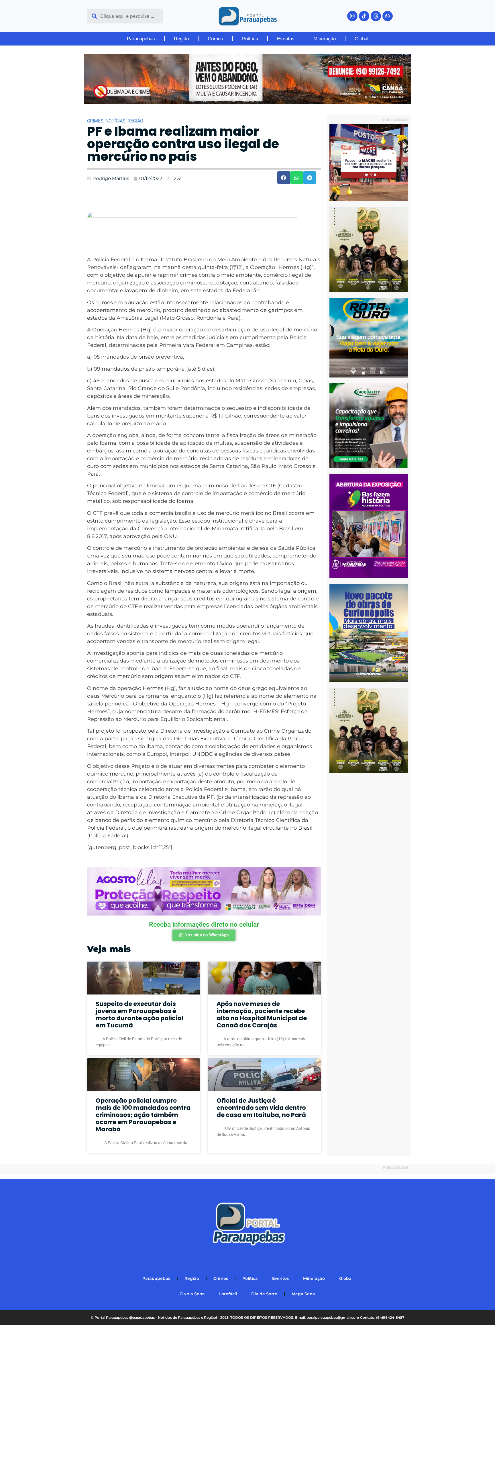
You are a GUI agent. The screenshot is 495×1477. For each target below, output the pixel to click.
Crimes (215, 38)
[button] (283, 177)
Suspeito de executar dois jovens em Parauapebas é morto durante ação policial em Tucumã (139, 1015)
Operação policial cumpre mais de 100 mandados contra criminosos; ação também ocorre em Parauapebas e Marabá (143, 1115)
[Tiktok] (364, 16)
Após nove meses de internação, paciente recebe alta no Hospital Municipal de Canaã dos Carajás (262, 1015)
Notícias (115, 121)
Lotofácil (228, 1293)
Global (361, 38)
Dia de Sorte (264, 1293)
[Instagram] (352, 16)
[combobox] (125, 16)
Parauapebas (141, 38)
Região (181, 38)
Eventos (285, 38)
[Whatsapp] (387, 16)
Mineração (324, 38)
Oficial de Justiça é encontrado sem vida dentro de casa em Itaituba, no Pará (261, 1107)
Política (250, 38)
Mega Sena (303, 1293)
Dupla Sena (192, 1293)
